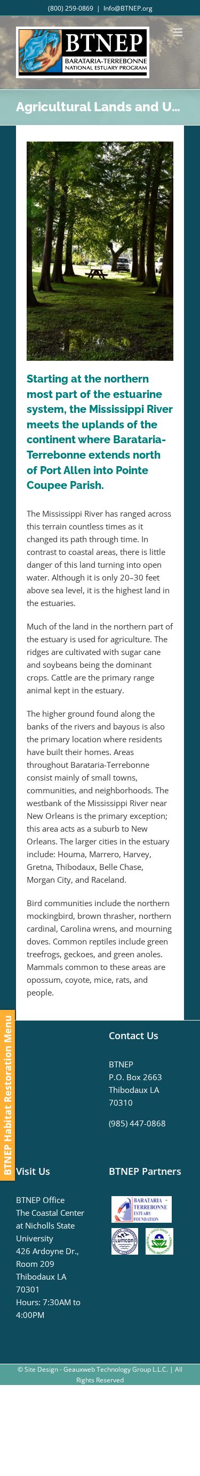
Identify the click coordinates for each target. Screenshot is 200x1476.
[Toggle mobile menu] (178, 32)
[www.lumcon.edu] (127, 1234)
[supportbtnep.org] (144, 1200)
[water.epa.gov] (159, 1234)
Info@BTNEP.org (128, 8)
